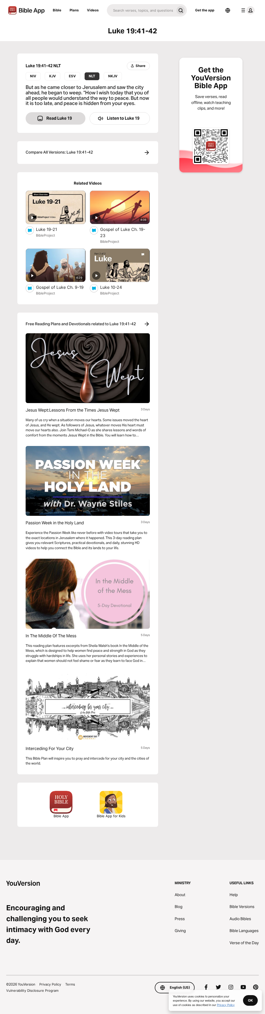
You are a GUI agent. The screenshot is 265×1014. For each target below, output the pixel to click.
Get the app (204, 10)
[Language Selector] (228, 10)
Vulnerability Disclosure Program (32, 990)
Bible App (61, 816)
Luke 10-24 (116, 287)
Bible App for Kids (111, 816)
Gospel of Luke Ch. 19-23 (122, 232)
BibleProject (45, 235)
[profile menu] (247, 10)
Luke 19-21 (51, 229)
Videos (93, 10)
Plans (74, 10)
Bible (57, 10)
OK (250, 1000)
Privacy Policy (50, 984)
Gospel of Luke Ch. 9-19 (61, 287)
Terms (70, 984)
